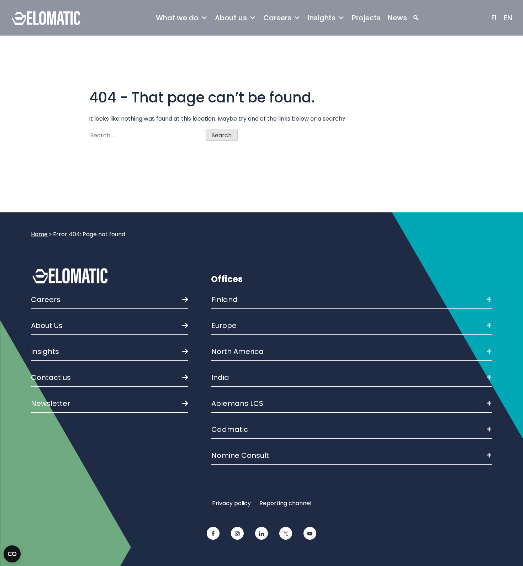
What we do (177, 18)
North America (237, 351)
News (397, 18)
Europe (224, 325)
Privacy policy (231, 503)
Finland (224, 300)
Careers (277, 18)
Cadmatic (229, 429)
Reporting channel (285, 503)
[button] (416, 17)
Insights (322, 18)
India (220, 377)
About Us (47, 325)
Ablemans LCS (237, 403)
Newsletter (50, 403)
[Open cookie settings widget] (12, 553)
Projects (366, 18)
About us (231, 18)
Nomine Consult (240, 455)
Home (39, 234)
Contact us (51, 377)
